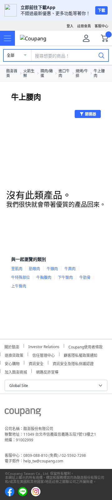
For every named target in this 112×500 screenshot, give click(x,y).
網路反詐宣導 (47, 371)
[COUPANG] (23, 413)
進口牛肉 (64, 73)
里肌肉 (16, 268)
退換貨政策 (14, 354)
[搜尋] (101, 55)
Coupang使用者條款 (85, 346)
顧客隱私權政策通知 (80, 354)
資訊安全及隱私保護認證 (73, 363)
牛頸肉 (52, 268)
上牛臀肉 (18, 286)
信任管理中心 (43, 354)
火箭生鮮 (29, 73)
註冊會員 (84, 26)
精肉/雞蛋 (46, 73)
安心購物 (12, 363)
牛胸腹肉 (43, 277)
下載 (101, 10)
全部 (10, 55)
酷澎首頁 (11, 73)
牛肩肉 (70, 268)
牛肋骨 (85, 277)
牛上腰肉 (99, 73)
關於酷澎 (11, 346)
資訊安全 (36, 363)
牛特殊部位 (20, 277)
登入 (70, 26)
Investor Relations (43, 346)
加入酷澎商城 (16, 371)
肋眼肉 (34, 268)
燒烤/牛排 (82, 73)
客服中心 (101, 26)
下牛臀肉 (65, 277)
